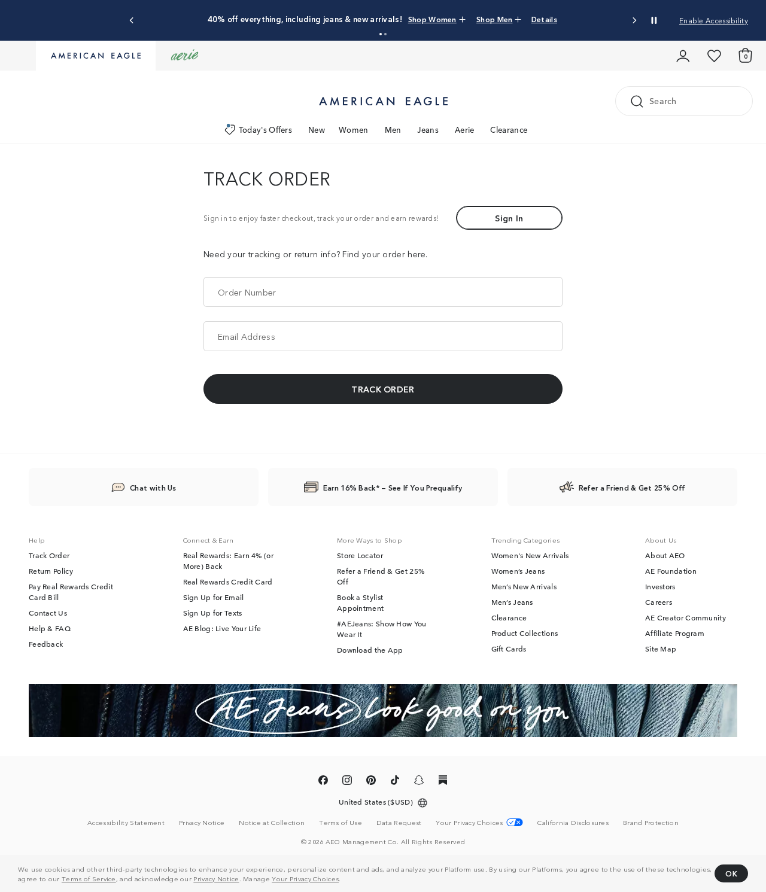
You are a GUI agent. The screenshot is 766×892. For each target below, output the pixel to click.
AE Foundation (671, 570)
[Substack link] (443, 782)
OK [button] (731, 873)
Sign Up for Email (213, 597)
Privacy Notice (216, 878)
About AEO (665, 555)
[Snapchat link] (419, 782)
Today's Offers (265, 129)
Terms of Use (340, 822)
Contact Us (48, 612)
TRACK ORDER (382, 389)
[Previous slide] (132, 20)
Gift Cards (509, 648)
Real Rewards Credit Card (228, 581)
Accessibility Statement (126, 822)
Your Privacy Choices (305, 878)
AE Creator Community (685, 617)
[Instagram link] (347, 782)
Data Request (399, 822)
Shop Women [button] (432, 19)
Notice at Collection (272, 822)
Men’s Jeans (512, 601)
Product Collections (524, 633)
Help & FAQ (50, 628)
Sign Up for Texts (212, 612)
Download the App (370, 649)
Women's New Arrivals (530, 555)
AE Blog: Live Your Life (222, 628)
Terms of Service (89, 878)
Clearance (508, 129)
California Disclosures (573, 822)
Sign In (509, 218)
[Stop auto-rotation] (654, 20)
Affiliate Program (674, 633)
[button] (380, 34)
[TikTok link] (395, 782)
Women (354, 129)
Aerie (465, 129)
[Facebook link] (323, 782)
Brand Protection (651, 822)
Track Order (49, 555)
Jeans (428, 129)
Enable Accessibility (713, 20)
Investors (660, 586)
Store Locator (360, 555)
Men (393, 129)
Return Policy (51, 570)
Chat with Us (153, 487)
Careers (658, 601)
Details (544, 19)
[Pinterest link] (371, 782)
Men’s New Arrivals (524, 586)
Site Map (660, 648)
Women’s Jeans (518, 570)
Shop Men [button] (494, 19)
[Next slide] (634, 20)
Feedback (46, 643)
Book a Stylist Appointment (360, 602)
